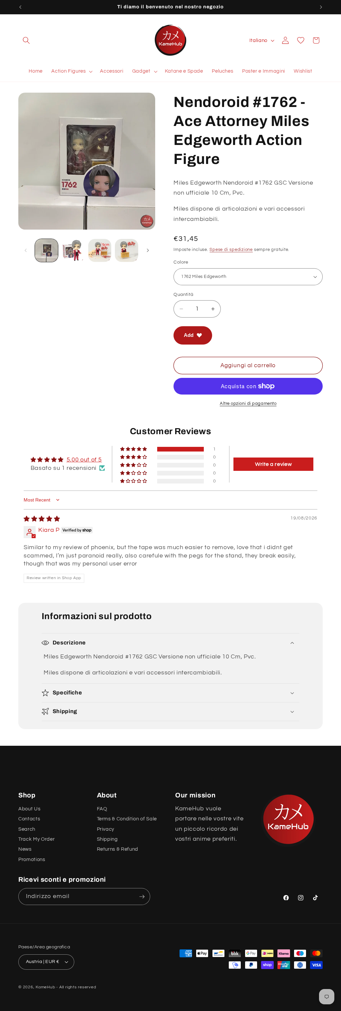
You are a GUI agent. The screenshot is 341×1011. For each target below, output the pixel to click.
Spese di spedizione (231, 249)
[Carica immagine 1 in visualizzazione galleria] (46, 250)
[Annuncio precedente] (20, 7)
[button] (26, 40)
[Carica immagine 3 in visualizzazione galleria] (99, 250)
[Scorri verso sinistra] (25, 250)
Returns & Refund (118, 849)
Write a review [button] (273, 464)
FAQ (102, 808)
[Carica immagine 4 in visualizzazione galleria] (126, 250)
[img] (42, 519)
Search (26, 829)
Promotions (31, 859)
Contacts (29, 818)
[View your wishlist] (301, 40)
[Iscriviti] (142, 896)
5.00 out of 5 (84, 460)
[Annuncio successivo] (321, 7)
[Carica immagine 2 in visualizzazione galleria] (73, 250)
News (25, 849)
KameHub (45, 987)
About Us (29, 808)
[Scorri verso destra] (148, 250)
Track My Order (36, 839)
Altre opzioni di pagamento (248, 403)
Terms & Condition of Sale (127, 818)
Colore (180, 262)
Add (188, 335)
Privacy (106, 829)
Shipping (107, 839)
